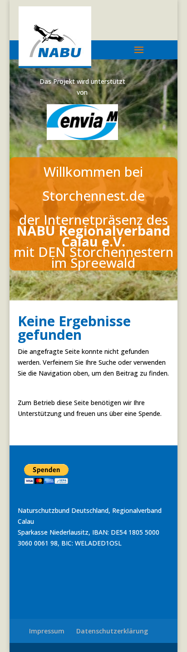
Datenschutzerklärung (112, 631)
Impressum (46, 631)
